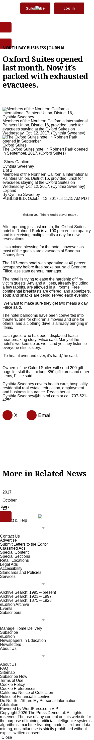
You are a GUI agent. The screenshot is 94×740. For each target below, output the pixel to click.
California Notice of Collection (26, 692)
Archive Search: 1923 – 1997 (26, 596)
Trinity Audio (49, 215)
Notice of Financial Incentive (25, 696)
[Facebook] (6, 415)
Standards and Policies (20, 572)
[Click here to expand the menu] (23, 528)
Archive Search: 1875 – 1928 (26, 600)
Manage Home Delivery (21, 628)
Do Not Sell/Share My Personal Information (38, 700)
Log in (69, 8)
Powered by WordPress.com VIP (29, 709)
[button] (88, 8)
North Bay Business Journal (34, 48)
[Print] (30, 415)
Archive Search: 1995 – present (28, 592)
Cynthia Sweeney (24, 194)
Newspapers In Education (23, 640)
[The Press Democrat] (44, 8)
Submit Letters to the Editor (24, 544)
